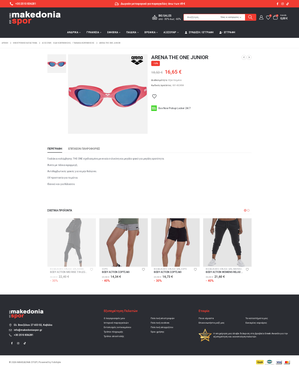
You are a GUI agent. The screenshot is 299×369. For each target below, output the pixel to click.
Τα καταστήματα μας (257, 318)
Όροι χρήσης (157, 331)
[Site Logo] (35, 18)
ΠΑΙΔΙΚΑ (131, 32)
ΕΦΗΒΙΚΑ (112, 32)
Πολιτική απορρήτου (162, 327)
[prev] (244, 57)
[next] (249, 57)
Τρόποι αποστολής (114, 336)
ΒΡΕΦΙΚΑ (149, 32)
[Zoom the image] (26, 311)
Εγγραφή (229, 32)
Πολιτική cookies (160, 322)
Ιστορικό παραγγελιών (116, 322)
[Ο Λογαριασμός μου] (261, 17)
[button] (245, 210)
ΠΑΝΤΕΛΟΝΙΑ (187, 269)
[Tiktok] (287, 4)
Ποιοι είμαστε (206, 318)
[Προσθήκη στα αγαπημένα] (154, 96)
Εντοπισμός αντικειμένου (117, 327)
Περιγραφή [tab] (54, 148)
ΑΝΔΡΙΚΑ (72, 32)
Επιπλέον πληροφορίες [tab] (84, 148)
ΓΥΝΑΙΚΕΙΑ (93, 32)
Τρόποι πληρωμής (113, 331)
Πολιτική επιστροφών (163, 318)
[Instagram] (282, 4)
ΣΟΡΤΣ (53, 269)
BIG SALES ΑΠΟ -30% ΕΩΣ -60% (115, 269)
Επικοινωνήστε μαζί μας (212, 322)
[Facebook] (277, 4)
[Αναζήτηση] (250, 17)
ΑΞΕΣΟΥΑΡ (170, 32)
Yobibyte (56, 362)
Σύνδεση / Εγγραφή (201, 32)
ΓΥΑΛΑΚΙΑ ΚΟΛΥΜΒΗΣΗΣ (217, 269)
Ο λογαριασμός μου (114, 318)
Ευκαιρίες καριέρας (256, 322)
